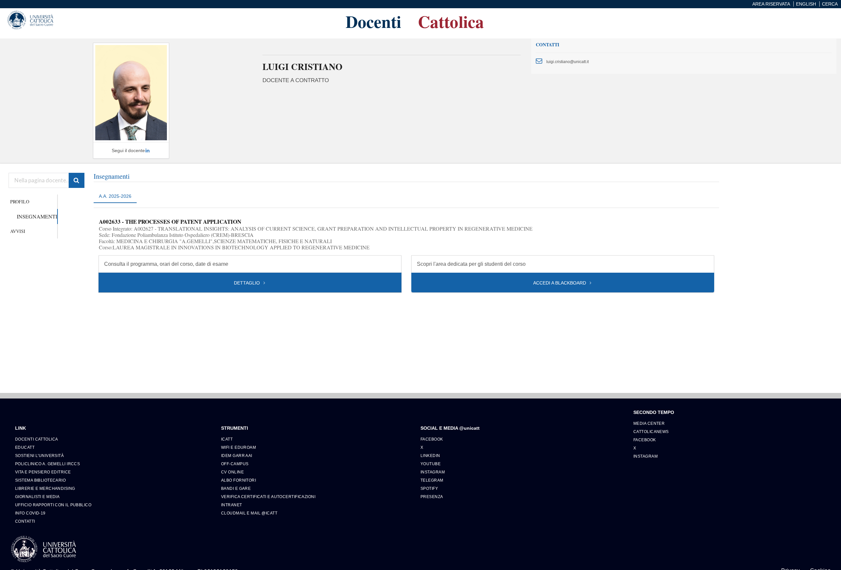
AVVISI (17, 231)
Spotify (429, 488)
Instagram (432, 472)
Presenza (431, 496)
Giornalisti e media (37, 496)
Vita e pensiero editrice (43, 472)
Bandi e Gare (236, 488)
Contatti (25, 521)
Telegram (431, 480)
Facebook (431, 439)
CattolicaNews (651, 431)
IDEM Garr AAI (236, 455)
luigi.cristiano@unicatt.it (567, 61)
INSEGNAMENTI (37, 216)
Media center (649, 423)
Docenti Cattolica (36, 439)
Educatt (24, 447)
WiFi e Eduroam (238, 447)
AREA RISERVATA (771, 4)
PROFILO (19, 201)
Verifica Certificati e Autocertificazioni (268, 496)
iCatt (227, 439)
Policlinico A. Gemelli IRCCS (47, 464)
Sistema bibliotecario (40, 480)
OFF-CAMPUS (234, 464)
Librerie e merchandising (45, 488)
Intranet (231, 505)
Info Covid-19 (30, 513)
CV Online (232, 472)
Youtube (430, 464)
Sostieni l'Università (39, 455)
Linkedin (430, 455)
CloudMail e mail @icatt (249, 513)
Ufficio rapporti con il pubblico (53, 505)
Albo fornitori (238, 480)
